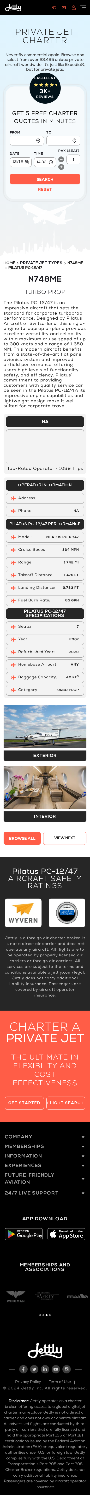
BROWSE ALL (22, 839)
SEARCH (45, 180)
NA (45, 422)
